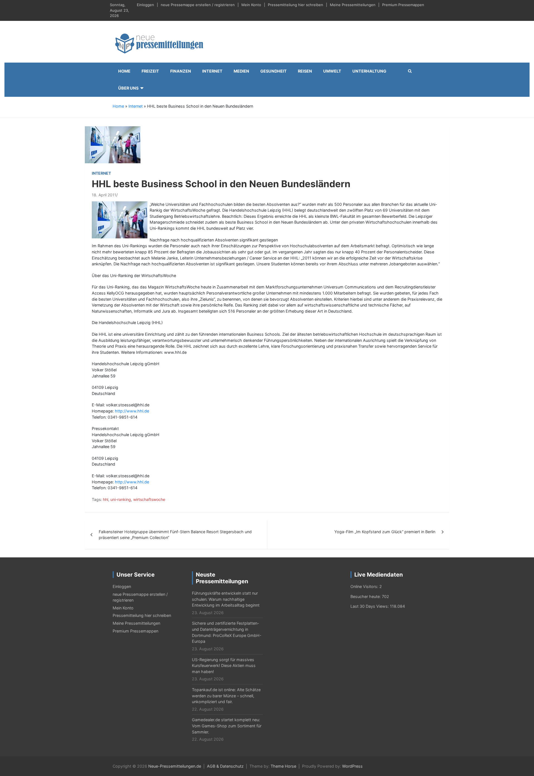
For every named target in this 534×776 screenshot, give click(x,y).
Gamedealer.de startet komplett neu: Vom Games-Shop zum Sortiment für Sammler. (226, 725)
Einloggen (145, 5)
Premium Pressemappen (403, 5)
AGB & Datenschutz (225, 766)
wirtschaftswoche (149, 499)
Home (124, 71)
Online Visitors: (364, 586)
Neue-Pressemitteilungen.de (174, 766)
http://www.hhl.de (132, 411)
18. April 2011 (104, 194)
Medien (241, 71)
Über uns (128, 88)
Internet (212, 71)
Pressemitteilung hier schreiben (295, 5)
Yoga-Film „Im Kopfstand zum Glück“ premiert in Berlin (384, 531)
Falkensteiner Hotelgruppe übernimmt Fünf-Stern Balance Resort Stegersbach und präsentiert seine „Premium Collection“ (175, 534)
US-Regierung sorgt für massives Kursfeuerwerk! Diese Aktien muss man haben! (224, 665)
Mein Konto (251, 5)
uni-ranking (120, 499)
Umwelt (332, 71)
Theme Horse (283, 766)
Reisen (305, 71)
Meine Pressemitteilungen (352, 5)
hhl (105, 499)
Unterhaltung (369, 71)
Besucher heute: (366, 596)
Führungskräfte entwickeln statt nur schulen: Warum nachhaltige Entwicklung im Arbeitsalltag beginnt (225, 599)
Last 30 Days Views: (370, 606)
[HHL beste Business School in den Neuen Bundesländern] (112, 144)
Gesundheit (273, 71)
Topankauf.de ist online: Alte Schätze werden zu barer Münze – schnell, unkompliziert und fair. (226, 695)
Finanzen (180, 71)
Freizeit (150, 71)
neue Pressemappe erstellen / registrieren (198, 5)
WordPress (352, 766)
